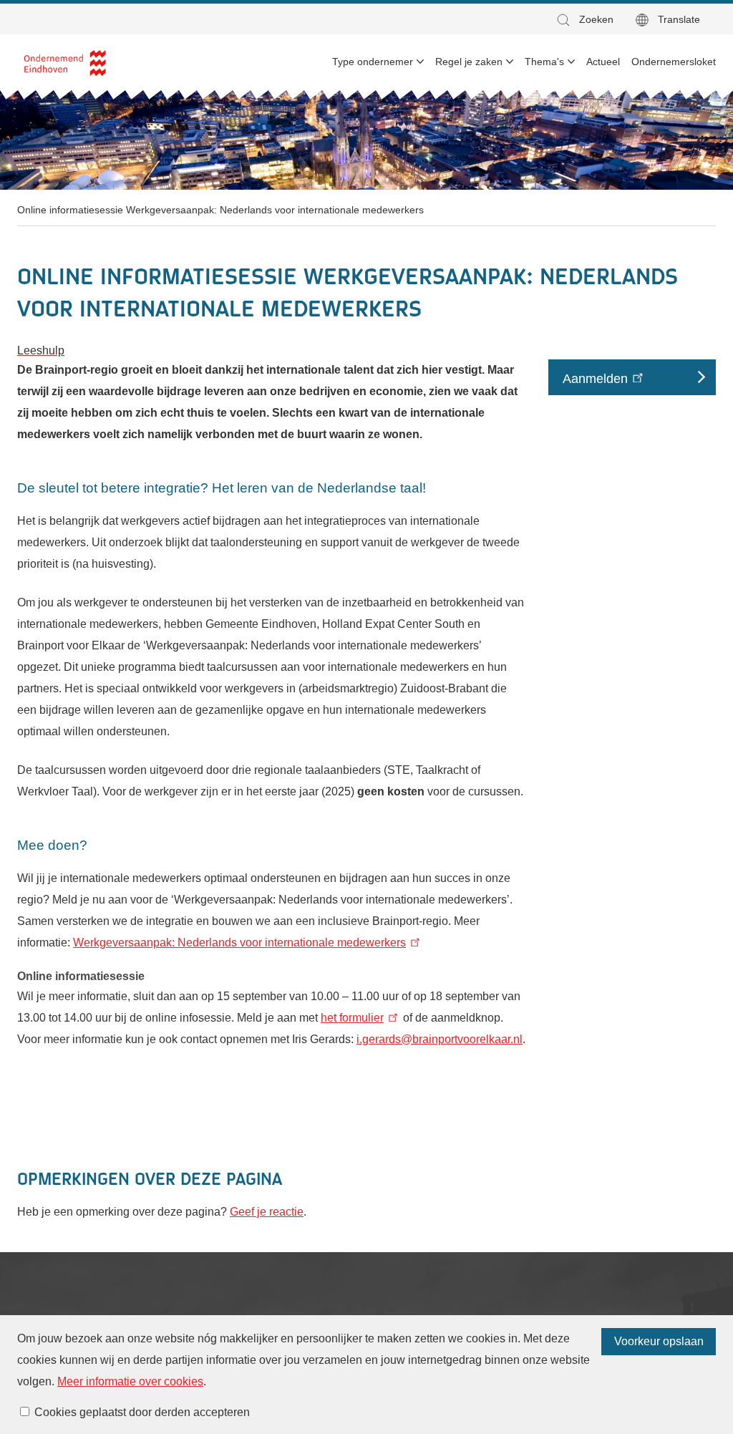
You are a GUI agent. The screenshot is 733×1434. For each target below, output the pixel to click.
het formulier (352, 1018)
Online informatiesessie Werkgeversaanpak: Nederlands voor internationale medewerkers (220, 209)
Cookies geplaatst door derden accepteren (142, 1412)
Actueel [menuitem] (603, 61)
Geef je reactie (267, 1212)
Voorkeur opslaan (659, 1341)
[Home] (65, 62)
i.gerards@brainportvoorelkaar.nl (439, 1039)
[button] (584, 19)
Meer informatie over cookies (130, 1381)
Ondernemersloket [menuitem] (673, 61)
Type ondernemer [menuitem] (372, 61)
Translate (679, 19)
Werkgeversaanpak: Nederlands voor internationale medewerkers (239, 942)
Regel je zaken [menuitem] (469, 61)
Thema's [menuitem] (544, 61)
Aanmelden (595, 378)
